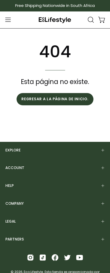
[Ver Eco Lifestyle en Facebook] (55, 258)
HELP (9, 185)
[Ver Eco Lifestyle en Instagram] (30, 258)
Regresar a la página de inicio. (54, 99)
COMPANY (14, 203)
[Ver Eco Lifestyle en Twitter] (67, 258)
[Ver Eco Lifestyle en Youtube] (80, 258)
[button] (90, 19)
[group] (55, 5)
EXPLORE (13, 150)
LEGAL (10, 221)
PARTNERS (14, 239)
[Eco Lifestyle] (55, 19)
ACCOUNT (14, 167)
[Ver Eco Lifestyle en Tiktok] (43, 258)
